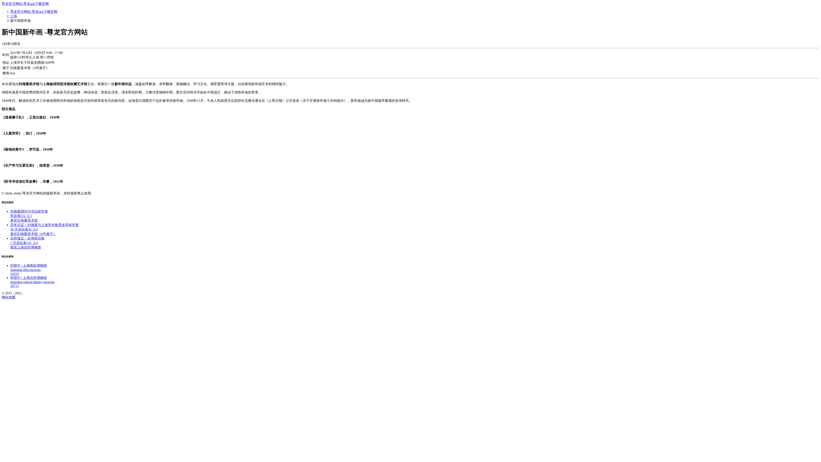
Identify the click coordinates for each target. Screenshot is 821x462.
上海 (13, 16)
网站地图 (8, 297)
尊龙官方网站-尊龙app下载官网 (25, 4)
